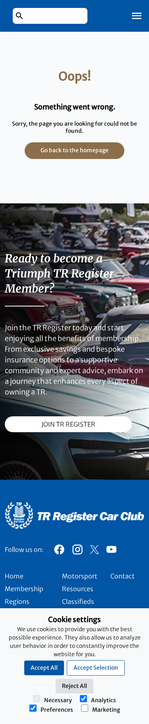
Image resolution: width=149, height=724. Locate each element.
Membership (24, 589)
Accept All (44, 667)
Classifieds (78, 601)
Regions (17, 601)
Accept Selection (96, 667)
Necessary (58, 700)
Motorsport (79, 576)
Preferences (57, 709)
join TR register (68, 424)
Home (14, 576)
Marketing (106, 709)
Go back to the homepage (74, 150)
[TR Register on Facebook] (59, 551)
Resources (77, 589)
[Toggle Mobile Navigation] (137, 16)
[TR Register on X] (94, 549)
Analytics (103, 700)
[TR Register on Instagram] (77, 551)
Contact (122, 576)
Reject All (74, 686)
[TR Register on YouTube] (111, 551)
